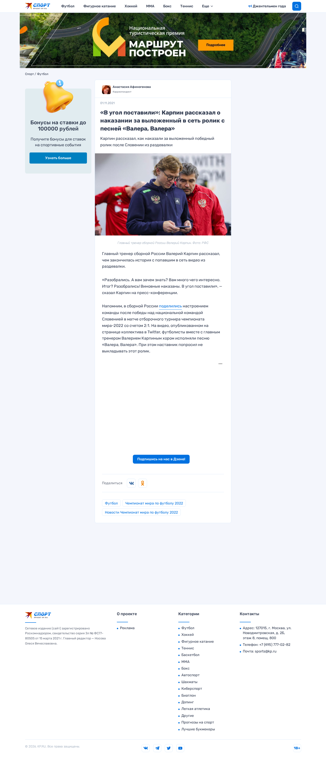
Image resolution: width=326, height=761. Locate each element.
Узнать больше (58, 158)
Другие (187, 716)
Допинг (187, 702)
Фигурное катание (99, 6)
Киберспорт (191, 688)
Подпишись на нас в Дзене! (161, 459)
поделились (170, 306)
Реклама (127, 628)
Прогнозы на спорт (197, 722)
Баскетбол (190, 655)
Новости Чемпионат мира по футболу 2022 (141, 512)
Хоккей (131, 6)
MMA (150, 6)
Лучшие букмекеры (198, 729)
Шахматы (189, 682)
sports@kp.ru (266, 651)
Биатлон (188, 695)
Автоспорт (190, 675)
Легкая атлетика (195, 709)
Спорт (29, 74)
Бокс (167, 6)
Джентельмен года (269, 6)
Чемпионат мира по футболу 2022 (154, 503)
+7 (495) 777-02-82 (274, 644)
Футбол (68, 6)
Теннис (186, 6)
